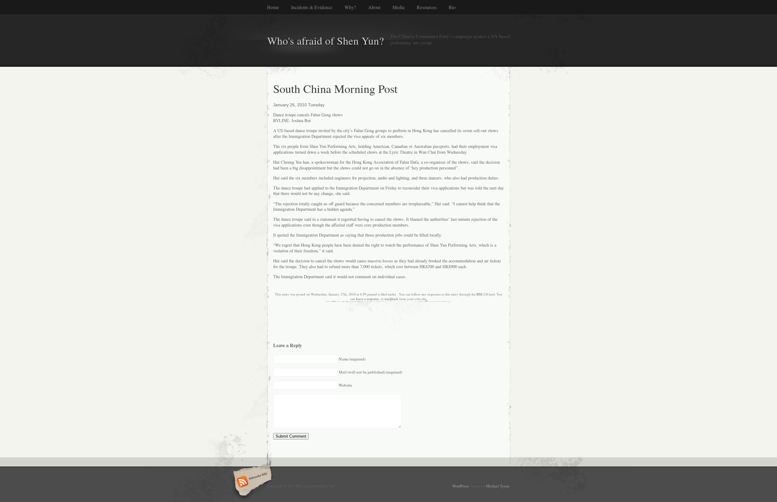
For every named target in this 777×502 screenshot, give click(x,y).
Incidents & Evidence (311, 7)
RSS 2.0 (482, 294)
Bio (452, 7)
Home (273, 7)
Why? (350, 7)
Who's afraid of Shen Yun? (325, 40)
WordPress (460, 486)
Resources (426, 7)
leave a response (367, 298)
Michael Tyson (497, 486)
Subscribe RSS (251, 482)
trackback (391, 298)
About (374, 7)
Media (398, 7)
